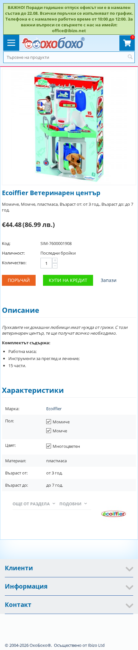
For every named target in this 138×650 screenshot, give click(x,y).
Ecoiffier (54, 408)
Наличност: (13, 253)
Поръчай (19, 280)
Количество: (14, 263)
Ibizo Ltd (96, 645)
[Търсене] (130, 57)
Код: (6, 243)
